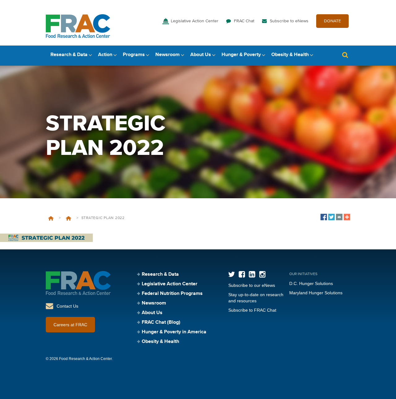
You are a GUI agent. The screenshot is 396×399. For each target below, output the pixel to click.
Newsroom (167, 54)
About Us (200, 54)
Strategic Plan (68, 218)
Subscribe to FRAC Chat (252, 310)
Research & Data (69, 54)
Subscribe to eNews (289, 21)
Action (105, 54)
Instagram (262, 274)
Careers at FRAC (70, 324)
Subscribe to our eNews (251, 285)
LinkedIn (252, 274)
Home (51, 218)
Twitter (231, 274)
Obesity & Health (290, 54)
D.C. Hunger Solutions (311, 283)
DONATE (332, 21)
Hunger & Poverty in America (174, 332)
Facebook (242, 274)
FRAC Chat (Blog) (161, 322)
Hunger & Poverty (241, 54)
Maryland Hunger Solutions (315, 292)
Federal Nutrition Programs (172, 293)
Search (345, 55)
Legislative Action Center (194, 21)
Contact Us (67, 306)
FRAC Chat (244, 21)
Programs (134, 54)
